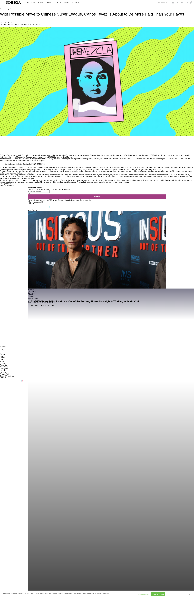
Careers (3, 372)
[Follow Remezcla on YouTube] (186, 2)
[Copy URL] (4, 147)
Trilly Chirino (7, 22)
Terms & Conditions (7, 376)
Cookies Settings (143, 594)
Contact (3, 370)
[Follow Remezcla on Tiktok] (50, 205)
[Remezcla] (13, 2)
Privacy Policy (69, 200)
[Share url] (2, 152)
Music (2, 356)
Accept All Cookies (158, 594)
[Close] (189, 594)
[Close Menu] (2, 342)
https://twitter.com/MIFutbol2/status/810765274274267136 (24, 164)
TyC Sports (75, 159)
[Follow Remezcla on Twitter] (35, 205)
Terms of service (86, 200)
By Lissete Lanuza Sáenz (42, 305)
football (11, 185)
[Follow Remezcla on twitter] (177, 2)
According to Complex (8, 176)
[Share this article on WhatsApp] (2, 141)
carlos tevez (4, 185)
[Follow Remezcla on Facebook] (173, 2)
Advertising (4, 367)
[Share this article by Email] (17, 141)
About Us (3, 365)
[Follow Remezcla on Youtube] (45, 205)
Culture (2, 354)
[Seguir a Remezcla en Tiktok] (191, 2)
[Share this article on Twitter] (12, 141)
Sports (9, 9)
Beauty (2, 363)
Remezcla (3, 9)
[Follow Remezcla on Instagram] (182, 2)
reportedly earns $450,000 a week (48, 157)
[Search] (159, 2)
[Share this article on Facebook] (7, 141)
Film (1, 359)
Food (2, 361)
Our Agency (4, 369)
